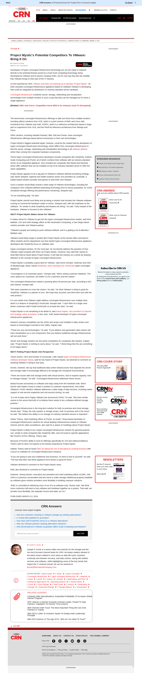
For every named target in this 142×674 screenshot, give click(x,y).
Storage (13, 48)
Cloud (30, 584)
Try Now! (128, 3)
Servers (71, 584)
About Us (57, 636)
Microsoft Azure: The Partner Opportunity (111, 167)
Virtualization (82, 587)
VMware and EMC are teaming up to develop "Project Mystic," (60, 84)
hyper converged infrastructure (64, 576)
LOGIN (129, 18)
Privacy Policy (62, 650)
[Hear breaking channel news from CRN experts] (119, 413)
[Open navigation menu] (38, 10)
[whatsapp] (84, 640)
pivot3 (40, 579)
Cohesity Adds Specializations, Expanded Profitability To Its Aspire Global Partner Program (59, 597)
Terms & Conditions (49, 650)
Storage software (65, 587)
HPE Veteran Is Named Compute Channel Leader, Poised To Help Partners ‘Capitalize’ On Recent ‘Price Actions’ (56, 603)
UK (29, 21)
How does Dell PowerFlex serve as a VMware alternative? (42, 521)
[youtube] (72, 640)
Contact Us (68, 636)
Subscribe (100, 474)
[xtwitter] (65, 640)
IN (14, 21)
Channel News (76, 582)
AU (19, 21)
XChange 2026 (56, 18)
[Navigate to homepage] (21, 17)
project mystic (47, 574)
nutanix (50, 579)
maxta (30, 579)
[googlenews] (78, 640)
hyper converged (73, 574)
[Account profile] (124, 18)
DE (24, 21)
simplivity (84, 576)
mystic (59, 574)
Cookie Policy (74, 650)
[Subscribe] (119, 479)
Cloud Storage (43, 584)
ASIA (11, 21)
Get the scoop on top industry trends (102, 399)
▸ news (19, 41)
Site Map (84, 650)
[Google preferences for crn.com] (84, 64)
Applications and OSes (76, 579)
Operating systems (58, 582)
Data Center (58, 584)
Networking (83, 584)
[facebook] (53, 640)
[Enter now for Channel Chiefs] (104, 226)
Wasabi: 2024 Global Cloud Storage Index (111, 163)
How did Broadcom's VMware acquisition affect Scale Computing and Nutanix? (51, 527)
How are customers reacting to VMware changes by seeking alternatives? (49, 515)
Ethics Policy (82, 636)
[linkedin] (59, 640)
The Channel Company (99, 636)
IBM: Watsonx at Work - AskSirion (109, 171)
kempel (60, 579)
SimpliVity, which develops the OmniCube (56, 266)
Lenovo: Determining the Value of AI (109, 175)
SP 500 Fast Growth (69, 18)
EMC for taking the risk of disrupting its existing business (62, 449)
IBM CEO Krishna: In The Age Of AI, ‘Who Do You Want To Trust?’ (56, 619)
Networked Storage (47, 587)
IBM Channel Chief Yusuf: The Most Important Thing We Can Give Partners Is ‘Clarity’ (56, 609)
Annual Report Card (85, 18)
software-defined (79, 149)
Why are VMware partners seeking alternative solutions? (41, 524)
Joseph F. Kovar (18, 63)
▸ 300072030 (36, 41)
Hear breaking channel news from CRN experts (102, 411)
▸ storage (26, 41)
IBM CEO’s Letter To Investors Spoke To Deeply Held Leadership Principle (56, 614)
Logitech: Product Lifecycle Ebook (109, 179)
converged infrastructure (38, 576)
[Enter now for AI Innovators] (104, 211)
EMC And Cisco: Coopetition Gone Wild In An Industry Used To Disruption (55, 105)
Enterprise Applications (37, 582)
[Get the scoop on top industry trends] (119, 401)
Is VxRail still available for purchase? (33, 518)
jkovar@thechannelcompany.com (41, 567)
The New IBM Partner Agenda (103, 367)
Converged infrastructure (21, 95)
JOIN (119, 18)
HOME (13, 41)
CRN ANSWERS (80, 10)
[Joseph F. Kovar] (16, 555)
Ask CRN (80, 533)
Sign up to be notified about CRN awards (113, 193)
